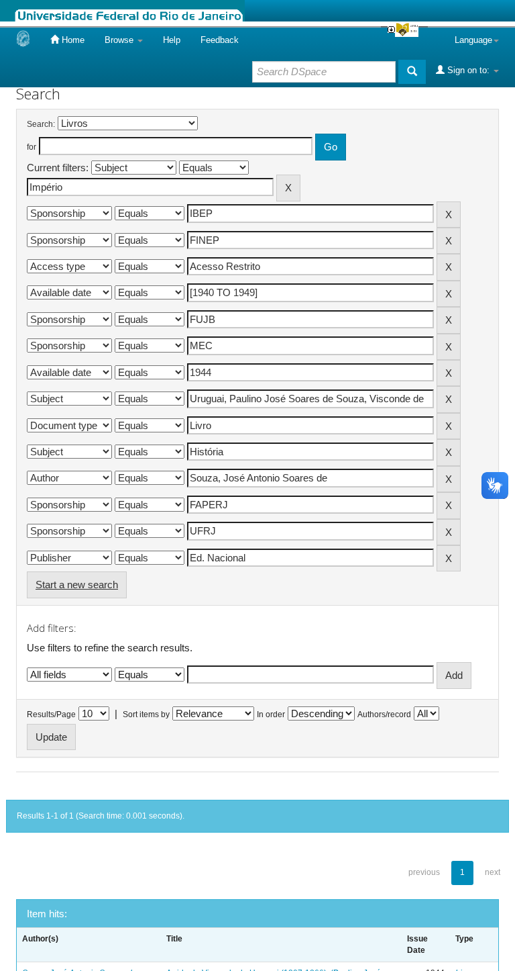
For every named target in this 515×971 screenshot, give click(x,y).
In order (271, 714)
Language (473, 40)
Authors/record (384, 714)
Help (171, 40)
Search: (41, 124)
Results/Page (51, 714)
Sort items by (146, 714)
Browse (120, 40)
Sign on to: (468, 70)
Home (71, 40)
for (31, 147)
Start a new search (77, 584)
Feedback (220, 40)
